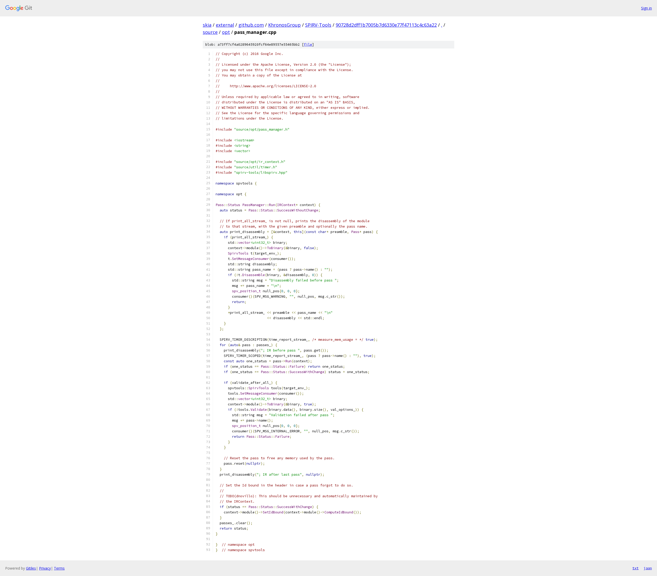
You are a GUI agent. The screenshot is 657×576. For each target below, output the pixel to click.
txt (635, 568)
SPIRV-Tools (318, 25)
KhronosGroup (284, 25)
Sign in (646, 8)
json (648, 568)
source (210, 32)
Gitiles (31, 568)
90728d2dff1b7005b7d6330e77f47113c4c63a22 (386, 25)
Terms (59, 568)
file (308, 44)
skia (207, 25)
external (225, 25)
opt (226, 32)
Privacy (45, 568)
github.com (251, 25)
